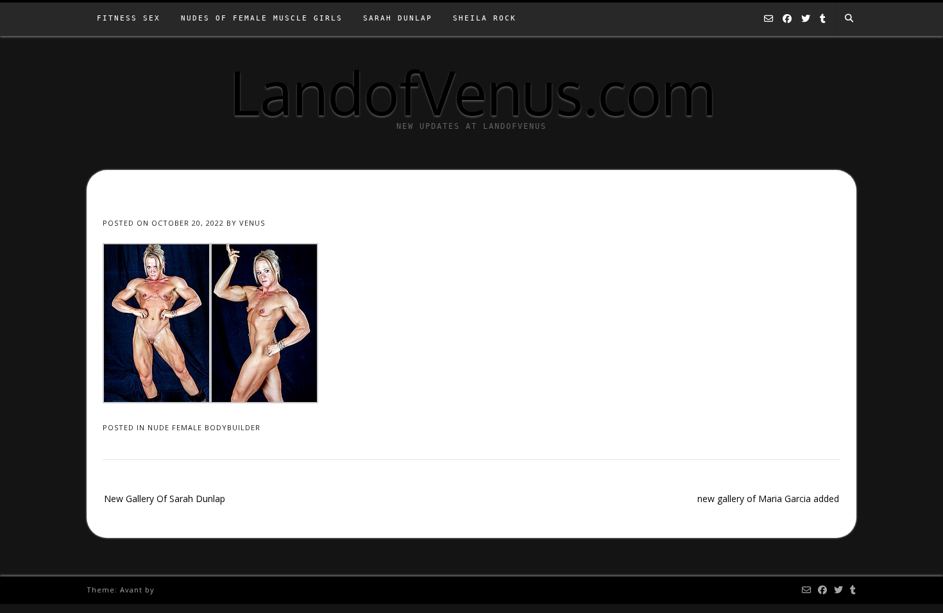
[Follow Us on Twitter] (806, 19)
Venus (252, 223)
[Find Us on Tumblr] (822, 19)
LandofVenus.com (472, 92)
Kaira (167, 589)
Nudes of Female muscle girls (262, 18)
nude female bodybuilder (204, 427)
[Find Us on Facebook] (787, 19)
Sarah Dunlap (397, 18)
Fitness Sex (128, 18)
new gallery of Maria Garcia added (768, 498)
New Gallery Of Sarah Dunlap (164, 498)
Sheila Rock (484, 18)
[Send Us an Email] (768, 19)
